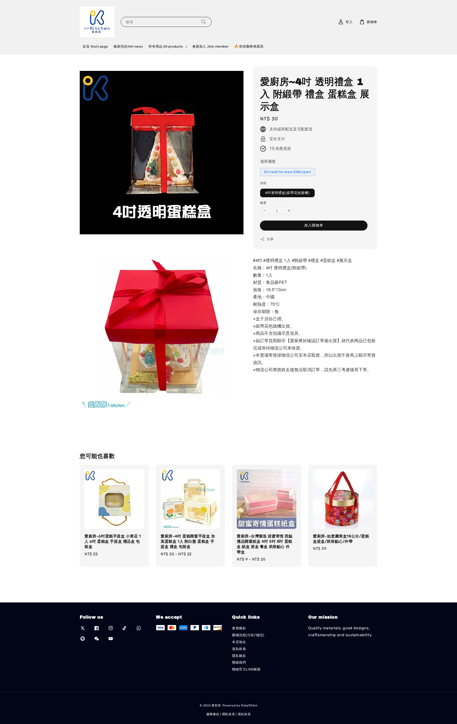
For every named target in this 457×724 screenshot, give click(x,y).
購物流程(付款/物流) (248, 635)
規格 (263, 183)
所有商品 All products (166, 46)
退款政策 (239, 649)
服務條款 (212, 714)
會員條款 (239, 628)
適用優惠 (268, 161)
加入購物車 (313, 225)
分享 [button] (270, 239)
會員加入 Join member (210, 46)
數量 (263, 202)
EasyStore (249, 705)
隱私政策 (228, 714)
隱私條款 (239, 656)
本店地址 (239, 642)
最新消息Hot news (128, 46)
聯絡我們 (239, 662)
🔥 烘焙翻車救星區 (248, 46)
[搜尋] (203, 21)
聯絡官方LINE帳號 (246, 669)
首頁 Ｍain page (95, 46)
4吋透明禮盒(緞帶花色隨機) (287, 193)
